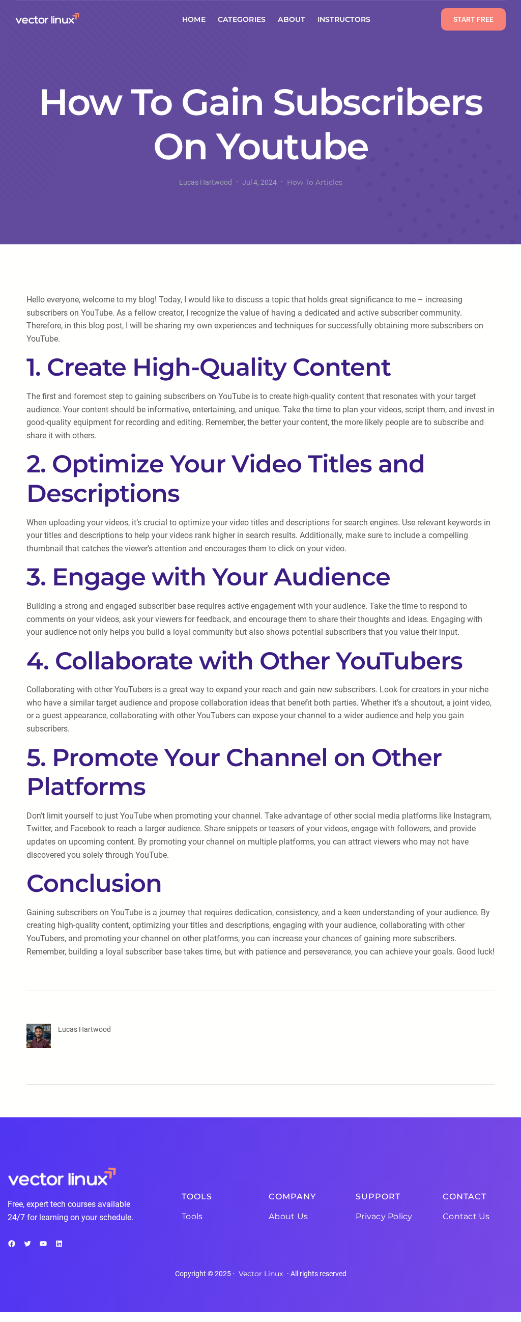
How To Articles (314, 182)
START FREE (473, 19)
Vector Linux (261, 1273)
